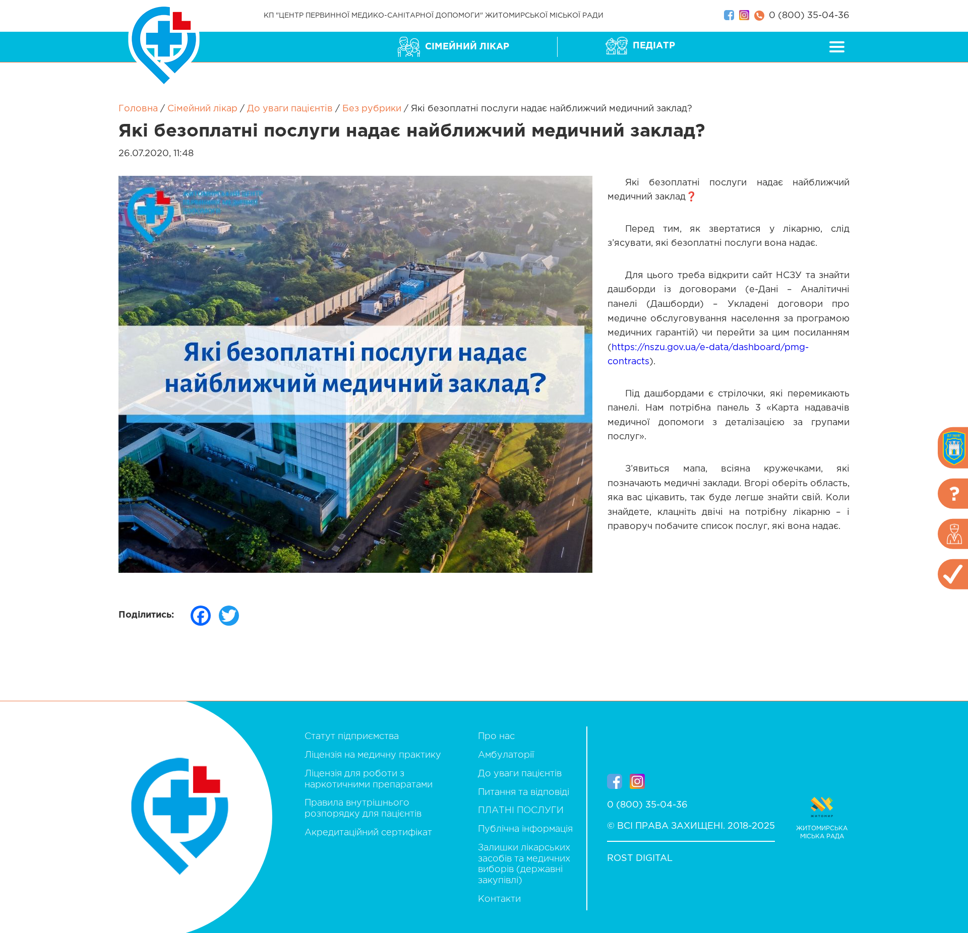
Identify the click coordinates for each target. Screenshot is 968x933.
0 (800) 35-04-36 (809, 16)
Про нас (496, 736)
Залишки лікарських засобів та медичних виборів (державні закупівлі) (524, 864)
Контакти (499, 899)
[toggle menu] (838, 46)
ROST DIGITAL (640, 858)
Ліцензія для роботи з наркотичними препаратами (369, 779)
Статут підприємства (352, 736)
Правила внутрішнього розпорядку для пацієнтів (363, 808)
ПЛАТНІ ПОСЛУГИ (521, 811)
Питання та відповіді (523, 792)
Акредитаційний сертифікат (368, 833)
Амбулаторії (506, 755)
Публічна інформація (525, 829)
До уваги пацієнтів (520, 774)
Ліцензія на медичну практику (373, 755)
